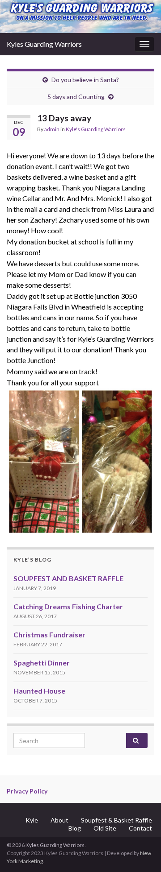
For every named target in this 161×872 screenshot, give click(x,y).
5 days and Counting (76, 96)
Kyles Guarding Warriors (44, 44)
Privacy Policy (27, 791)
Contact (140, 828)
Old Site (104, 828)
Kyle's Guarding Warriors (96, 129)
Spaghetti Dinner (41, 662)
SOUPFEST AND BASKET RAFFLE (68, 578)
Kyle (31, 820)
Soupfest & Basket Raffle (116, 820)
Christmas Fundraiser (49, 634)
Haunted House (39, 690)
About (59, 820)
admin (51, 129)
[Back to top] (141, 852)
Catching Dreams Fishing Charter (68, 606)
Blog (74, 828)
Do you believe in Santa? (85, 79)
